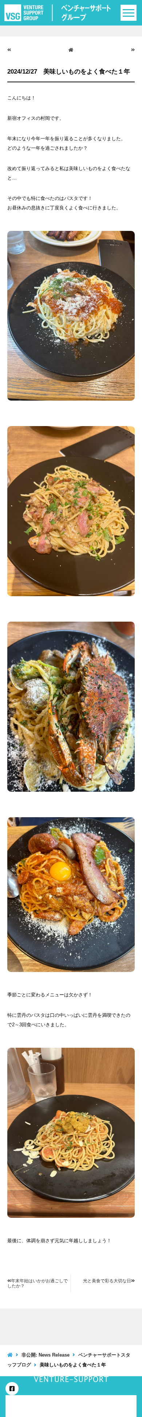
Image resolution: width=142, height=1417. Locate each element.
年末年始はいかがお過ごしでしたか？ (37, 1283)
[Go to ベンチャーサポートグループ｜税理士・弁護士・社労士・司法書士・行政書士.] (10, 1355)
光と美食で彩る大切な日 (107, 1280)
